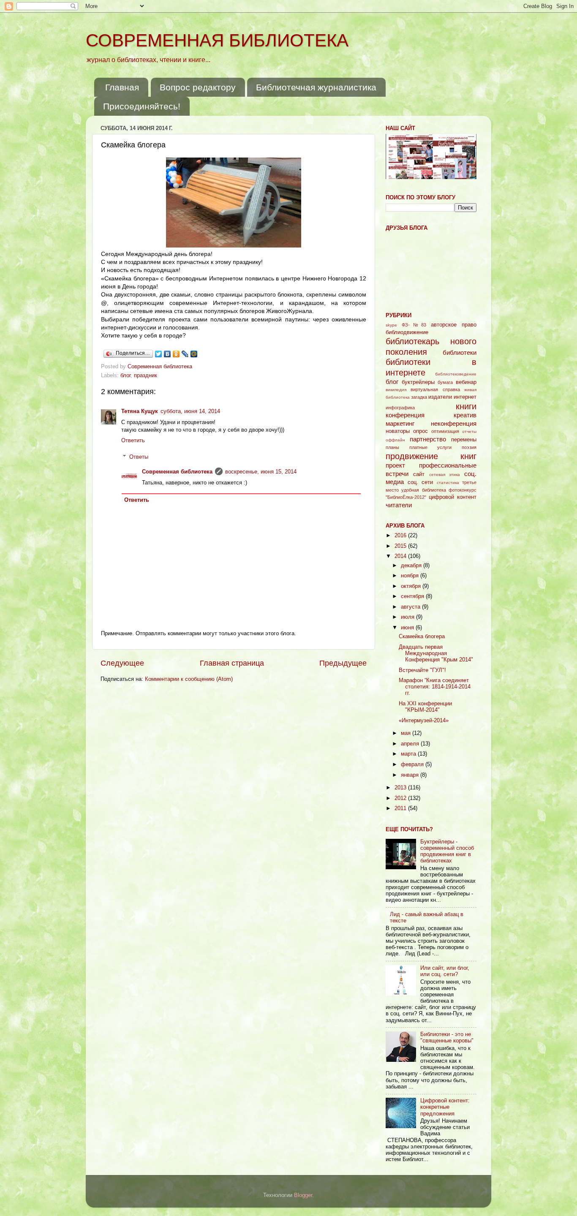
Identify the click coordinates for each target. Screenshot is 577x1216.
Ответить (133, 440)
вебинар (466, 382)
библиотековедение (455, 374)
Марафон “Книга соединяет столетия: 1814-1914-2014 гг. (435, 686)
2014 (401, 556)
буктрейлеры (418, 382)
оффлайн (395, 440)
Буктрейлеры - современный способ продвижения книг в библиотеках (447, 851)
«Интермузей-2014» (424, 721)
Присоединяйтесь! (141, 106)
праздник (145, 375)
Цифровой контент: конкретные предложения (445, 1107)
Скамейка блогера (422, 636)
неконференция (453, 423)
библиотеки (459, 352)
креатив (465, 415)
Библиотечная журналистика (316, 87)
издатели (440, 397)
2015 (401, 546)
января (410, 775)
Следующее (122, 663)
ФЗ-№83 (414, 324)
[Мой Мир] (194, 353)
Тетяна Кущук (139, 411)
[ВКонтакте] (167, 353)
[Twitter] (158, 353)
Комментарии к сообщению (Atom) (189, 679)
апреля (411, 744)
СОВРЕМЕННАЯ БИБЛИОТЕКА (217, 40)
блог (125, 375)
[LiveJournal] (185, 353)
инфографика (400, 407)
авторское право (453, 325)
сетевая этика (444, 474)
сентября (413, 596)
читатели (399, 505)
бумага (445, 382)
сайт (419, 474)
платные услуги (430, 447)
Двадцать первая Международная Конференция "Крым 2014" (436, 653)
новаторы (398, 431)
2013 (401, 788)
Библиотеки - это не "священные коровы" (447, 1037)
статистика (448, 482)
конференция (405, 415)
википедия (396, 389)
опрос (420, 431)
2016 (401, 536)
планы (392, 447)
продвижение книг (431, 456)
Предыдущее (343, 663)
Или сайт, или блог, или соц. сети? (444, 971)
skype (391, 325)
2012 (401, 798)
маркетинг (400, 423)
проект (395, 465)
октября (411, 586)
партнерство (428, 439)
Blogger (303, 1195)
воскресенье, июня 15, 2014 (261, 472)
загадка (419, 397)
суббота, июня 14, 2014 (190, 411)
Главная (122, 87)
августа (411, 607)
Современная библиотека (161, 367)
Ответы (138, 457)
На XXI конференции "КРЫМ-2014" (425, 707)
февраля (413, 764)
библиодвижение (407, 332)
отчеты (469, 431)
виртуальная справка (435, 389)
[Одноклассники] (176, 353)
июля (408, 617)
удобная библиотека (423, 489)
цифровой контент (452, 497)
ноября (410, 576)
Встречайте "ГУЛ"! (422, 670)
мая (406, 733)
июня (408, 628)
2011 (401, 808)
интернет (465, 397)
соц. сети (420, 482)
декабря (412, 566)
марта (409, 754)
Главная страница (232, 663)
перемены (463, 440)
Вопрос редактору (198, 87)
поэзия (469, 447)
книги (466, 406)
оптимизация (445, 431)
